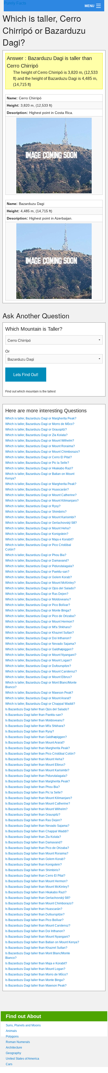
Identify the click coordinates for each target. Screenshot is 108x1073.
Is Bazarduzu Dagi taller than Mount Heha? (34, 759)
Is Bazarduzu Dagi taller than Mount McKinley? (37, 886)
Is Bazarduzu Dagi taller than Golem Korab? (35, 859)
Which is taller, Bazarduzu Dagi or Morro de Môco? (39, 424)
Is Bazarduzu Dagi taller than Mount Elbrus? (35, 765)
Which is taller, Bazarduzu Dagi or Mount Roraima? (40, 446)
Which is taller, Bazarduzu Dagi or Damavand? (37, 560)
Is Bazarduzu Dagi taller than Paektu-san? (34, 715)
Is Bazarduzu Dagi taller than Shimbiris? (32, 870)
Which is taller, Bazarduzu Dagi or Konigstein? (36, 534)
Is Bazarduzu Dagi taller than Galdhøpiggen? (36, 737)
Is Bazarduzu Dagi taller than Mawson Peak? (36, 985)
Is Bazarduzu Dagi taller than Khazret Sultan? (36, 947)
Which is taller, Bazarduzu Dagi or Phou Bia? (35, 555)
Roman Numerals (18, 1042)
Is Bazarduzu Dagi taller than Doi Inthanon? (35, 931)
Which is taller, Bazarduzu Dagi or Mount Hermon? (39, 621)
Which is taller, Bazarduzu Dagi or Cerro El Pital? (38, 457)
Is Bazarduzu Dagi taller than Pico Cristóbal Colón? (40, 753)
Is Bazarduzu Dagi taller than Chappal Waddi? (37, 831)
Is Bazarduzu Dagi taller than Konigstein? (33, 864)
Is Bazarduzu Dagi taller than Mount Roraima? (36, 853)
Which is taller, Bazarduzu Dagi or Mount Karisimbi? (40, 517)
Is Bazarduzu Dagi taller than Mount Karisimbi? (37, 770)
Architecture (14, 1047)
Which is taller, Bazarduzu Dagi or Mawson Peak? (39, 692)
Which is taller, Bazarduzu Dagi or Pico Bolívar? (37, 605)
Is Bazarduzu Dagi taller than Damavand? (33, 842)
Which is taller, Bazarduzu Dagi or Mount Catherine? (41, 495)
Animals (11, 1031)
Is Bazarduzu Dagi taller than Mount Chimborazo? (39, 903)
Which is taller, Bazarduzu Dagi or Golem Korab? (38, 577)
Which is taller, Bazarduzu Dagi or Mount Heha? (38, 528)
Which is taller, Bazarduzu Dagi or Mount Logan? (38, 660)
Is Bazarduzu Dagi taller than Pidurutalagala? (36, 776)
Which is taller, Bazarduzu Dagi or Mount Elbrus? (38, 677)
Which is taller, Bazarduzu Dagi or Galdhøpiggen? (39, 649)
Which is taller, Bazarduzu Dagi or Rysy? (33, 506)
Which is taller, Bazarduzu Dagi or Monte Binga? (38, 610)
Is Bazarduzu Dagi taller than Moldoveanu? (34, 720)
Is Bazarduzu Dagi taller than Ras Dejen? (33, 820)
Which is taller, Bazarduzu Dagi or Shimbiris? (36, 511)
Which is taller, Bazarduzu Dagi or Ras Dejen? (36, 594)
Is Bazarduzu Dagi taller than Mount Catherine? (37, 803)
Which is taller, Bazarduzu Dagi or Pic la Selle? (37, 463)
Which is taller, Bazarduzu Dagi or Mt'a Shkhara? (38, 627)
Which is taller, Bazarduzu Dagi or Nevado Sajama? (40, 644)
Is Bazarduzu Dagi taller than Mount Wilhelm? (36, 809)
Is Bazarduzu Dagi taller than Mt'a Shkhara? (35, 726)
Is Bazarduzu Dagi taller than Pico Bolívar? (34, 920)
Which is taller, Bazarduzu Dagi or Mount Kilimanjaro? (42, 500)
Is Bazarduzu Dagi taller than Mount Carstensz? (37, 925)
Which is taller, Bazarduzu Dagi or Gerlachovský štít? (41, 523)
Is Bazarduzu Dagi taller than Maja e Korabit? (36, 963)
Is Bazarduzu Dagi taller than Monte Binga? (35, 980)
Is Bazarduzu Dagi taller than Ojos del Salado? (37, 709)
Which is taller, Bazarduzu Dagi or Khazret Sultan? (39, 632)
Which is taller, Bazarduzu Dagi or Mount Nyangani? (40, 655)
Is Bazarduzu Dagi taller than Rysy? (29, 731)
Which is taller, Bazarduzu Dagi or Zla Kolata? (36, 435)
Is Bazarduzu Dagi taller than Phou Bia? (32, 787)
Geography (13, 1053)
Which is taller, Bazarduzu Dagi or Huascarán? (37, 489)
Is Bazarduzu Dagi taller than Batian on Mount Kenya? (42, 942)
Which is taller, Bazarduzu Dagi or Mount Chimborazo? (42, 451)
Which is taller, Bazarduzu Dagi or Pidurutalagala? (39, 566)
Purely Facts (15, 3)
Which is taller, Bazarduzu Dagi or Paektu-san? (37, 571)
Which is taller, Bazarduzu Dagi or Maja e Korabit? (39, 539)
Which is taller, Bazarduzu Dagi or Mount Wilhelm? (39, 440)
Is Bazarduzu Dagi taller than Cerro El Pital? (35, 875)
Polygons (12, 1036)
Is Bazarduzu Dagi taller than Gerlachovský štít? (37, 898)
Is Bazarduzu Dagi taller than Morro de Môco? (36, 974)
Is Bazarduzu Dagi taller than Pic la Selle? (34, 792)
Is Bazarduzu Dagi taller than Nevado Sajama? (37, 825)
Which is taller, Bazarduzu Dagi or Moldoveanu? (38, 599)
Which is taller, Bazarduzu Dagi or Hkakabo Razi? (39, 468)
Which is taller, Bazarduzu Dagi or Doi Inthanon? (38, 638)
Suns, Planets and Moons (23, 1025)
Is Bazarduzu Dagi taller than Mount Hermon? (36, 881)
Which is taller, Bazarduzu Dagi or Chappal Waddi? (40, 704)
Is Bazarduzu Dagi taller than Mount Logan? (35, 969)
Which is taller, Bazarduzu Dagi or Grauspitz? (36, 429)
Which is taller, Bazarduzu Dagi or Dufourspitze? (38, 666)
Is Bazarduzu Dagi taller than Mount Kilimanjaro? (38, 798)
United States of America (22, 1058)
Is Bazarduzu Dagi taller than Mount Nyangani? (37, 936)
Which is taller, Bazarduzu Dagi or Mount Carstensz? (41, 671)
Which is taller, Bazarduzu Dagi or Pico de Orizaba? (40, 616)
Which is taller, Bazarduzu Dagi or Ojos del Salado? (40, 588)
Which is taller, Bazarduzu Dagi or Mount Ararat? (38, 698)
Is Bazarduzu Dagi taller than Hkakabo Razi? (36, 892)
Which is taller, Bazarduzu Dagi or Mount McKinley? (40, 583)
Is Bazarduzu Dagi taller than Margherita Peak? (37, 748)
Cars (9, 1064)
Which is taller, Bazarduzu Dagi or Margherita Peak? (40, 418)
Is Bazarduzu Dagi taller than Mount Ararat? (35, 742)
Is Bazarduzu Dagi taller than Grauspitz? (32, 814)
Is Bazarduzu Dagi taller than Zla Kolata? (33, 837)
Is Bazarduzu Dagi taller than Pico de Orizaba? (37, 848)
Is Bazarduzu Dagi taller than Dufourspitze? (35, 914)
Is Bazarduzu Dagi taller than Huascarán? (33, 909)
